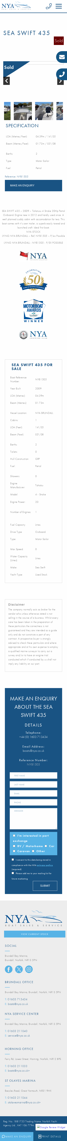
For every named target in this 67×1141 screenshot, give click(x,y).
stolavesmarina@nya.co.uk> (24, 1102)
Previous (5, 111)
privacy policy (45, 865)
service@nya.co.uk (19, 1035)
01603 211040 (17, 1031)
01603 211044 (17, 1097)
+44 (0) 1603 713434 (33, 737)
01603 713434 (17, 999)
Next (62, 111)
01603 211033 (17, 1066)
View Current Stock (34, 934)
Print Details (51, 1136)
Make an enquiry (22, 185)
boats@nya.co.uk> (19, 1070)
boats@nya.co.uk (33, 751)
